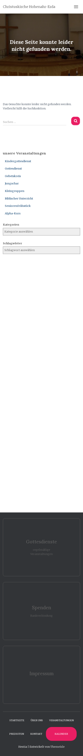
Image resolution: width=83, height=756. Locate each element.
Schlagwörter (12, 243)
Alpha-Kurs (12, 213)
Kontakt (36, 733)
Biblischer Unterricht (19, 198)
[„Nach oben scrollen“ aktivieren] (75, 748)
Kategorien (11, 224)
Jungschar (12, 183)
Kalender (61, 733)
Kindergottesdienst (18, 161)
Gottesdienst (13, 168)
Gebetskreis (13, 176)
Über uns (37, 720)
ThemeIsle (57, 746)
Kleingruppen (14, 191)
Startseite (16, 720)
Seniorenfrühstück (18, 206)
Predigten (16, 733)
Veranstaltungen (61, 720)
